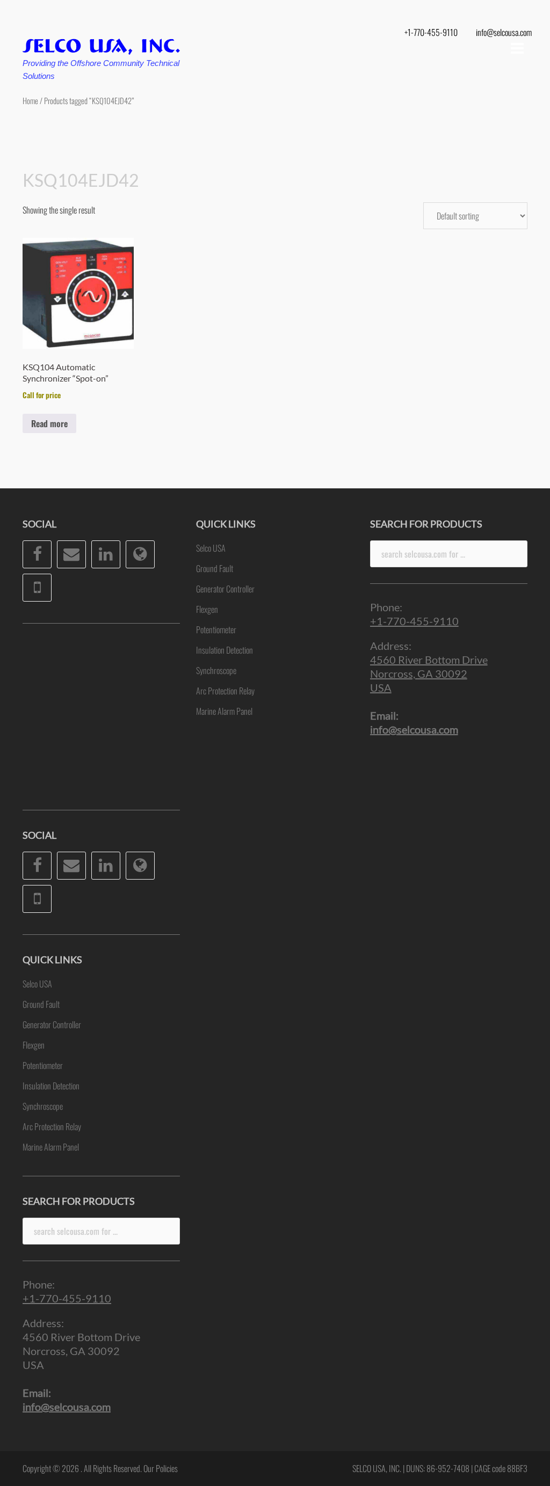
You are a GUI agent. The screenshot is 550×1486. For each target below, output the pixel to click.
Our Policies (160, 1468)
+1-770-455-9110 (431, 32)
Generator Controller (52, 1024)
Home (30, 100)
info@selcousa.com (504, 32)
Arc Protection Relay (52, 1126)
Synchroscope (43, 1106)
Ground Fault (41, 1004)
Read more (49, 423)
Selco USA (37, 983)
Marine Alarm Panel (51, 1146)
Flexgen (34, 1044)
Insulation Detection (51, 1085)
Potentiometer (43, 1065)
